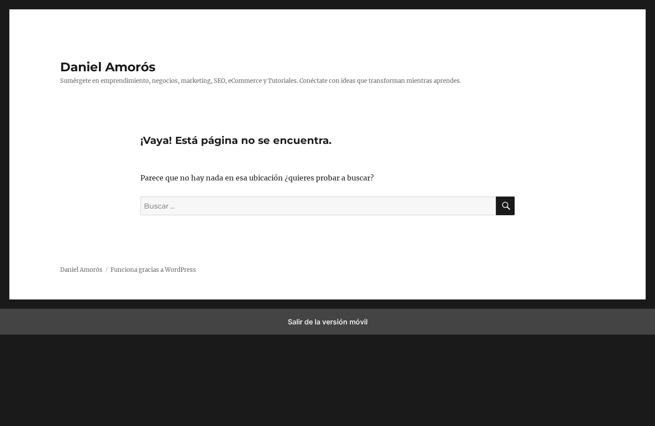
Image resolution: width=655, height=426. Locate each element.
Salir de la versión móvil (328, 321)
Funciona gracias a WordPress (153, 270)
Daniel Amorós (108, 66)
